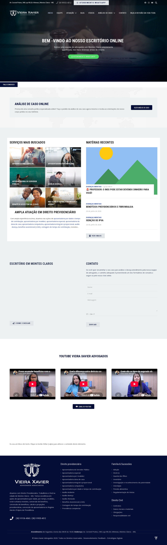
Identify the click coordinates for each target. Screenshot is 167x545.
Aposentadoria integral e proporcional (77, 482)
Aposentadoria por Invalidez (73, 476)
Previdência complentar (71, 508)
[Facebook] (145, 2)
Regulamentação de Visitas (123, 492)
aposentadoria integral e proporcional (59, 224)
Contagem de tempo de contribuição (76, 505)
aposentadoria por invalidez (35, 221)
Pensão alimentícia (120, 489)
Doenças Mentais (93, 186)
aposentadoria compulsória (33, 224)
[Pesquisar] (156, 2)
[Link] (24, 13)
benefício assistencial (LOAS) (29, 227)
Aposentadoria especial (71, 473)
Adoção (116, 469)
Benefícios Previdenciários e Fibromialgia (109, 206)
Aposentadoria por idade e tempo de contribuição (81, 489)
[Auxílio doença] (63, 177)
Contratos (117, 506)
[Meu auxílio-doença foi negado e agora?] (63, 198)
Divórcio (116, 473)
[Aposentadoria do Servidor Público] (27, 177)
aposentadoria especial (56, 221)
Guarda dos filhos (120, 476)
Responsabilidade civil (121, 515)
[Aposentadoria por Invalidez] (63, 157)
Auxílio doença (67, 495)
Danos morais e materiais (123, 509)
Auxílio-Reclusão (68, 499)
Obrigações (117, 512)
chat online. (107, 275)
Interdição (117, 486)
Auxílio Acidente (68, 492)
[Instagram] (148, 2)
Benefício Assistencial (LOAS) (73, 502)
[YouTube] (152, 2)
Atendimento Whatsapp (84, 57)
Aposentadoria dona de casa (73, 479)
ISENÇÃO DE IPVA (94, 220)
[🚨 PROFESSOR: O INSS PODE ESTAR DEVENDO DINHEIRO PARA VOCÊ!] (121, 171)
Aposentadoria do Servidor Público (75, 469)
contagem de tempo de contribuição (55, 227)
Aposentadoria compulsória (73, 486)
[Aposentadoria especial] (27, 157)
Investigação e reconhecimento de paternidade (131, 482)
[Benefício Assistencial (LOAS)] (27, 198)
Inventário (117, 479)
